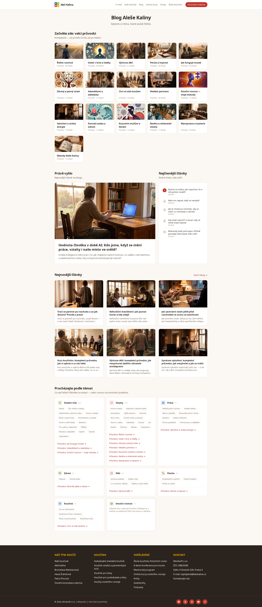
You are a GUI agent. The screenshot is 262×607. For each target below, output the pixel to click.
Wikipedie (81, 601)
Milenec (134, 427)
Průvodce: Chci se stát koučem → (72, 526)
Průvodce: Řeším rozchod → (122, 434)
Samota (141, 422)
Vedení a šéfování (179, 418)
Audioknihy (139, 582)
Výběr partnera (130, 413)
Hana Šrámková (63, 574)
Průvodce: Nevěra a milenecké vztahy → (127, 456)
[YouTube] (198, 601)
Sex (149, 422)
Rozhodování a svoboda (87, 418)
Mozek (61, 408)
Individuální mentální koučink (109, 561)
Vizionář (92, 432)
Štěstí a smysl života (66, 418)
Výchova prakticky (117, 479)
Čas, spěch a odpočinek (68, 427)
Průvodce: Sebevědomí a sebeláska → (74, 448)
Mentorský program (144, 569)
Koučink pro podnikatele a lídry (110, 577)
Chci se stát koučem (66, 509)
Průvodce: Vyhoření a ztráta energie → (178, 430)
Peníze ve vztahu (168, 483)
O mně (119, 4)
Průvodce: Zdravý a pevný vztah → (124, 443)
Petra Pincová (62, 578)
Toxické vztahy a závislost (133, 418)
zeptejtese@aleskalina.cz (193, 574)
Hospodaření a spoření (171, 479)
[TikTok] (205, 601)
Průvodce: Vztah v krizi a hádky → (124, 439)
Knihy (136, 578)
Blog (141, 4)
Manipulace (145, 427)
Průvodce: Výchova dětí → (121, 491)
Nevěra (113, 427)
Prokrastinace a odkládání (190, 422)
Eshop (163, 4)
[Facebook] (178, 601)
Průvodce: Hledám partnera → (123, 447)
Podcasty (138, 587)
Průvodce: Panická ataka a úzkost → (73, 486)
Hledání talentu (190, 408)
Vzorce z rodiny (116, 422)
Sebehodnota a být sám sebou (70, 413)
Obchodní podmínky (98, 601)
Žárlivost (123, 427)
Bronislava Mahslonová (67, 569)
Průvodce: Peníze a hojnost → (174, 491)
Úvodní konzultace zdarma (68, 582)
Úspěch (82, 432)
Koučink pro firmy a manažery (70, 514)
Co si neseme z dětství (119, 483)
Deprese (62, 479)
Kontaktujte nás (181, 578)
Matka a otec (133, 479)
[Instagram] (191, 601)
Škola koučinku (175, 4)
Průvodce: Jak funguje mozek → (71, 443)
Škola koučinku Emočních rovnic (150, 561)
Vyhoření (165, 418)
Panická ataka (75, 479)
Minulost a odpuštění (67, 432)
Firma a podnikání (169, 422)
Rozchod (143, 413)
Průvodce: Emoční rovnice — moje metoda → (77, 452)
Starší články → (200, 275)
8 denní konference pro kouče (149, 565)
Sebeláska (130, 422)
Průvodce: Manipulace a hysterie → (125, 460)
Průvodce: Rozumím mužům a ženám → (127, 452)
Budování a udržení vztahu (136, 408)
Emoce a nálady (92, 413)
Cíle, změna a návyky (76, 408)
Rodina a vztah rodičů (140, 483)
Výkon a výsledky (168, 413)
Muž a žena (115, 418)
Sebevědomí (63, 436)
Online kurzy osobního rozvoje (149, 574)
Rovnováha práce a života (188, 413)
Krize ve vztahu (116, 408)
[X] (185, 601)
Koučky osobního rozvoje (107, 581)
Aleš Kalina (67, 4)
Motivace (82, 422)
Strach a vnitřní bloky (67, 422)
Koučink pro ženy (86, 519)
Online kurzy (152, 4)
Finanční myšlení (190, 479)
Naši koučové (130, 4)
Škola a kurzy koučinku (67, 519)
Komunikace (115, 413)
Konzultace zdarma (196, 4)
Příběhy (84, 427)
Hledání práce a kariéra (171, 408)
